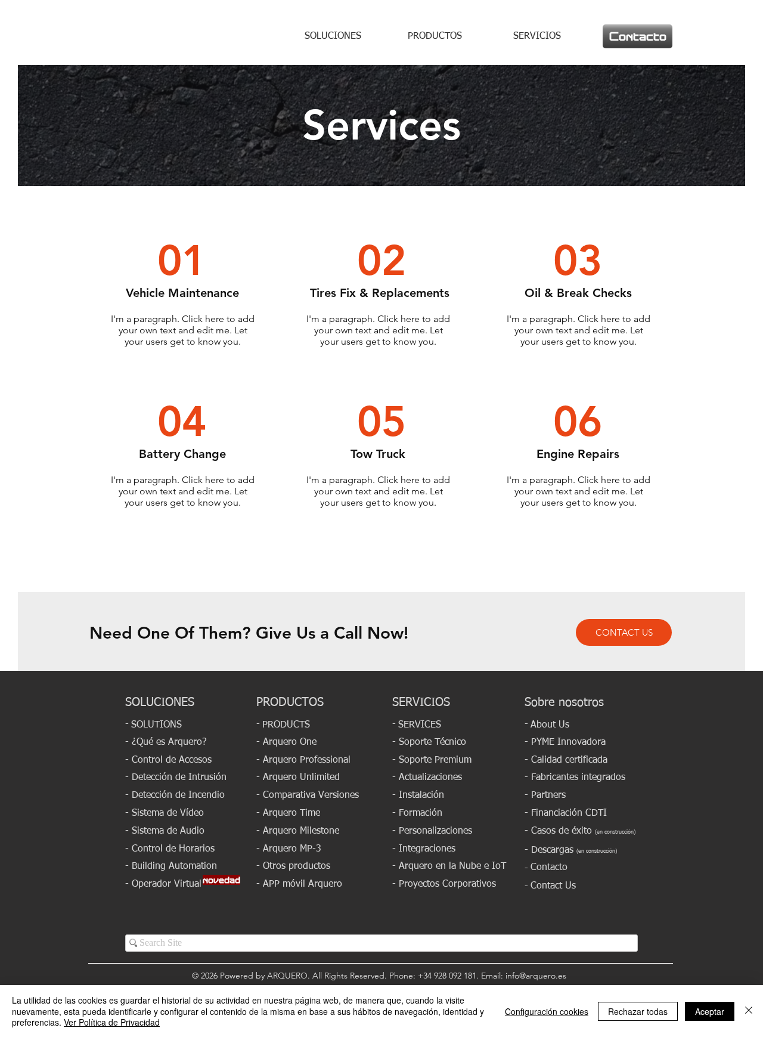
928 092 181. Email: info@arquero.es (502, 975)
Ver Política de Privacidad (112, 1022)
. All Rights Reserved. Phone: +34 (371, 975)
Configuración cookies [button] (546, 1011)
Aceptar (709, 1011)
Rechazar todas (638, 1011)
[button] (299, 883)
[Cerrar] (749, 1011)
